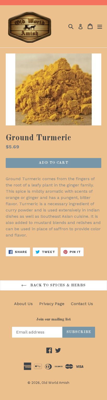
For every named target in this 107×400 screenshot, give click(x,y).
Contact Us (82, 303)
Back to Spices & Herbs (57, 285)
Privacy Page (51, 303)
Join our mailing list (53, 320)
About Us (23, 303)
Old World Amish (55, 383)
